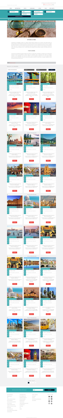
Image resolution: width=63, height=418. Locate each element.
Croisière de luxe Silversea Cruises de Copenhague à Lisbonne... (48, 277)
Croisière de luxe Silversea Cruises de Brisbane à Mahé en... (15, 339)
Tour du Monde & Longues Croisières (12, 410)
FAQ (20, 407)
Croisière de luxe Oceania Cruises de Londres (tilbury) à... (48, 123)
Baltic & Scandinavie (10, 400)
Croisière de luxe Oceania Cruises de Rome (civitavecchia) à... (15, 216)
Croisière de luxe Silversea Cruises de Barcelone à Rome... (15, 369)
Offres (39, 8)
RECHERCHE (18, 16)
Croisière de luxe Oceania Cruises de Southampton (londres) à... (31, 123)
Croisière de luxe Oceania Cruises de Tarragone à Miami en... (15, 277)
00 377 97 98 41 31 (48, 4)
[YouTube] (51, 403)
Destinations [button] (17, 8)
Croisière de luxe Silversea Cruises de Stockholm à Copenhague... (31, 277)
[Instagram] (49, 403)
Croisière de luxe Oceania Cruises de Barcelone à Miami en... (31, 184)
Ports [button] (25, 8)
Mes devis (33, 397)
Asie (7, 397)
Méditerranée (9, 407)
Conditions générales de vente (24, 403)
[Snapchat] (49, 401)
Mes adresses (34, 400)
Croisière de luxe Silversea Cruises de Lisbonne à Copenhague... (48, 339)
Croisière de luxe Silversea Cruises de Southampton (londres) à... (31, 369)
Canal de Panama (9, 403)
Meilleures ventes (22, 400)
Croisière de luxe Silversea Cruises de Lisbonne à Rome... (15, 308)
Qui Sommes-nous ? (22, 404)
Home (11, 8)
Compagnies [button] (32, 8)
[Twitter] (51, 399)
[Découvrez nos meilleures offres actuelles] (31, 194)
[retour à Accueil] (8, 19)
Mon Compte (52, 8)
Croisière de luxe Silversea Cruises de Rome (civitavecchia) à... (48, 369)
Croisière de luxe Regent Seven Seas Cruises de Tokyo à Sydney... (48, 92)
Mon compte (34, 396)
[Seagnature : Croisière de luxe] (19, 3)
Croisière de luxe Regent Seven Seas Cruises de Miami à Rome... (15, 92)
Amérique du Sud (9, 396)
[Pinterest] (51, 401)
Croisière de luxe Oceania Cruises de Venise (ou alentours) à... (15, 246)
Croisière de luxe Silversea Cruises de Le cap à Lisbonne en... (31, 339)
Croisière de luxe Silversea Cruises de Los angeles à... (48, 308)
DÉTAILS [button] (14, 129)
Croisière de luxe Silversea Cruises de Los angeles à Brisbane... (31, 308)
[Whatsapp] (49, 398)
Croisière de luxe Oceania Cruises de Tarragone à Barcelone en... (48, 246)
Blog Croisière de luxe (23, 396)
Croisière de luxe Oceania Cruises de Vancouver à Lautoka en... (48, 154)
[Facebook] (51, 397)
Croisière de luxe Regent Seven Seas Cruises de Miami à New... (31, 92)
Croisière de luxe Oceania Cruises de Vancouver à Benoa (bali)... (15, 184)
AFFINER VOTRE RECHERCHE (12, 69)
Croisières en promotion (23, 397)
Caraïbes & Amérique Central (11, 404)
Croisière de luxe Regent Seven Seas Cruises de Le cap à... (15, 123)
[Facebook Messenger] (49, 396)
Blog (46, 8)
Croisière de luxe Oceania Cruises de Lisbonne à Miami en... (31, 216)
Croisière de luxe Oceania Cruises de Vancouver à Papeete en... (31, 154)
